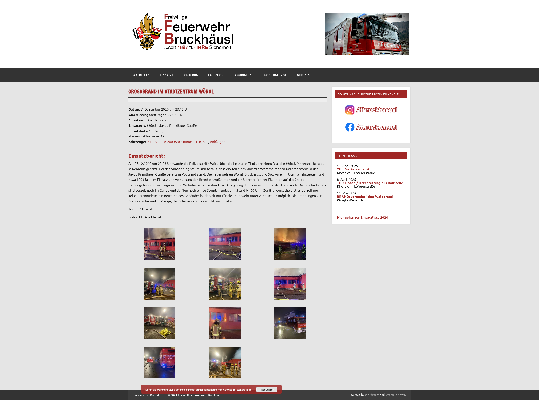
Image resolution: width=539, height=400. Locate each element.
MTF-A (152, 141)
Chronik (303, 75)
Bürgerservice (275, 75)
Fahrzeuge (216, 75)
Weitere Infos (244, 389)
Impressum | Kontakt (147, 394)
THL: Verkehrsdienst (353, 169)
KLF (205, 141)
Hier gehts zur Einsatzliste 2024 (362, 217)
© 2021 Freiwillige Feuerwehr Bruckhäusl (195, 394)
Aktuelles (141, 75)
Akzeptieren (267, 389)
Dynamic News (395, 394)
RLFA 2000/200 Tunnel (176, 141)
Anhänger (217, 141)
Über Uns (191, 75)
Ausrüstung (244, 75)
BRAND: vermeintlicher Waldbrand (365, 196)
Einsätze (166, 75)
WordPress (372, 394)
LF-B (197, 141)
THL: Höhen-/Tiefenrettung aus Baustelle (370, 183)
